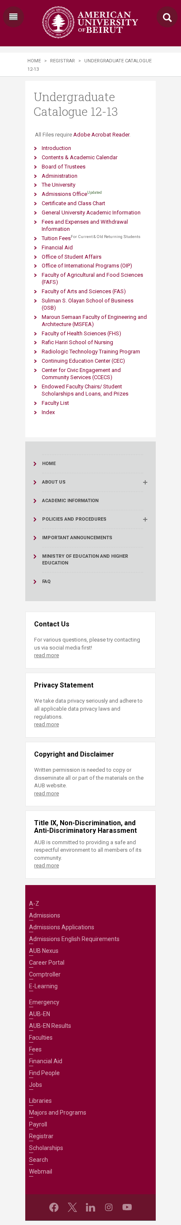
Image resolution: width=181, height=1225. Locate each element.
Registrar (62, 61)
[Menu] (13, 16)
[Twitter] (72, 1207)
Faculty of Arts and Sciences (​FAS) (84, 291)
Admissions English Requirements (74, 939)
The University (58, 185)
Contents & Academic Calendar (79, 157)
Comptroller (45, 974)
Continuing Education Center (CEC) (83, 361)
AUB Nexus (44, 950)
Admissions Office (64, 194)
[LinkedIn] (90, 1207)
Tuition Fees (56, 238)
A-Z (34, 903)
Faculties (41, 1037)
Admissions (44, 915)
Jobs (35, 1084)
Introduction (56, 148)
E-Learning (43, 986)
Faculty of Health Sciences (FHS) (81, 333)
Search (38, 1159)
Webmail (40, 1171)
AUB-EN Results (50, 1025)
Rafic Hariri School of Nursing (77, 342)
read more (46, 655)
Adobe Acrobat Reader (101, 134)
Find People (44, 1073)
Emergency (44, 1002)
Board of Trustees (63, 166)
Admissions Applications (61, 927)
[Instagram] (108, 1207)
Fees (35, 1049)
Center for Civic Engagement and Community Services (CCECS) (81, 373)
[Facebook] (53, 1207)
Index (48, 412)
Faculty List (55, 403)
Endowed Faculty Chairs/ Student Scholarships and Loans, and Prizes (85, 390)
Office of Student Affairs (71, 257)
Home (34, 61)
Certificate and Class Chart (73, 203)
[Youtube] (127, 1207)
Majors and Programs (57, 1112)
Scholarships (46, 1148)
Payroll (38, 1124)
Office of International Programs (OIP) (87, 265)
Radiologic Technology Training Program (91, 351)
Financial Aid (57, 247)
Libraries (40, 1100)
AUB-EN (39, 1014)
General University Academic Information (91, 212)
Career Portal (46, 962)
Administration (59, 176)
